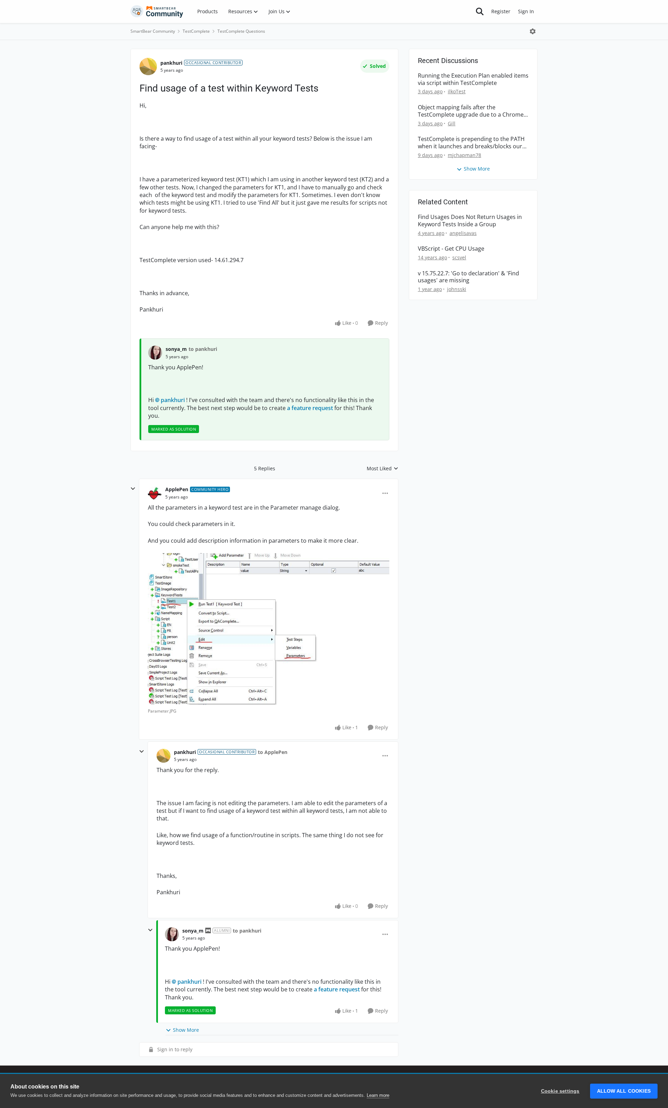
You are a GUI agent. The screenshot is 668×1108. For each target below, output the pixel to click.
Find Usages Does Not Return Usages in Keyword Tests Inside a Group (470, 220)
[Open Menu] (533, 31)
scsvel (459, 257)
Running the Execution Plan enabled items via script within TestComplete (473, 79)
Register (500, 11)
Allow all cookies (624, 1091)
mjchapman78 (464, 155)
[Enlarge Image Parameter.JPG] (268, 629)
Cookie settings (560, 1091)
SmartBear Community (152, 31)
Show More (186, 1030)
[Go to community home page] (156, 11)
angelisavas (463, 233)
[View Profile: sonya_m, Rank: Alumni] (172, 934)
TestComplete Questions (241, 31)
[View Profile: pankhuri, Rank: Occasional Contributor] (148, 66)
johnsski (456, 289)
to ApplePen (272, 752)
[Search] (480, 11)
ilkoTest (457, 91)
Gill (451, 123)
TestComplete (196, 31)
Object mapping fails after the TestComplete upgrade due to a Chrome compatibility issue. (471, 111)
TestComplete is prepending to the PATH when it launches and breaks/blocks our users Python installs (471, 142)
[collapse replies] (133, 489)
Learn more (378, 1095)
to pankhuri (203, 349)
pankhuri (171, 63)
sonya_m (176, 349)
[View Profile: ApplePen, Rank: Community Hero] (155, 493)
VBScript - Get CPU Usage (451, 248)
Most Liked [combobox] (382, 468)
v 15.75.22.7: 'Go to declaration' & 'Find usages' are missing (468, 277)
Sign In (526, 11)
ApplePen (176, 489)
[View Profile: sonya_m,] (155, 353)
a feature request (309, 408)
